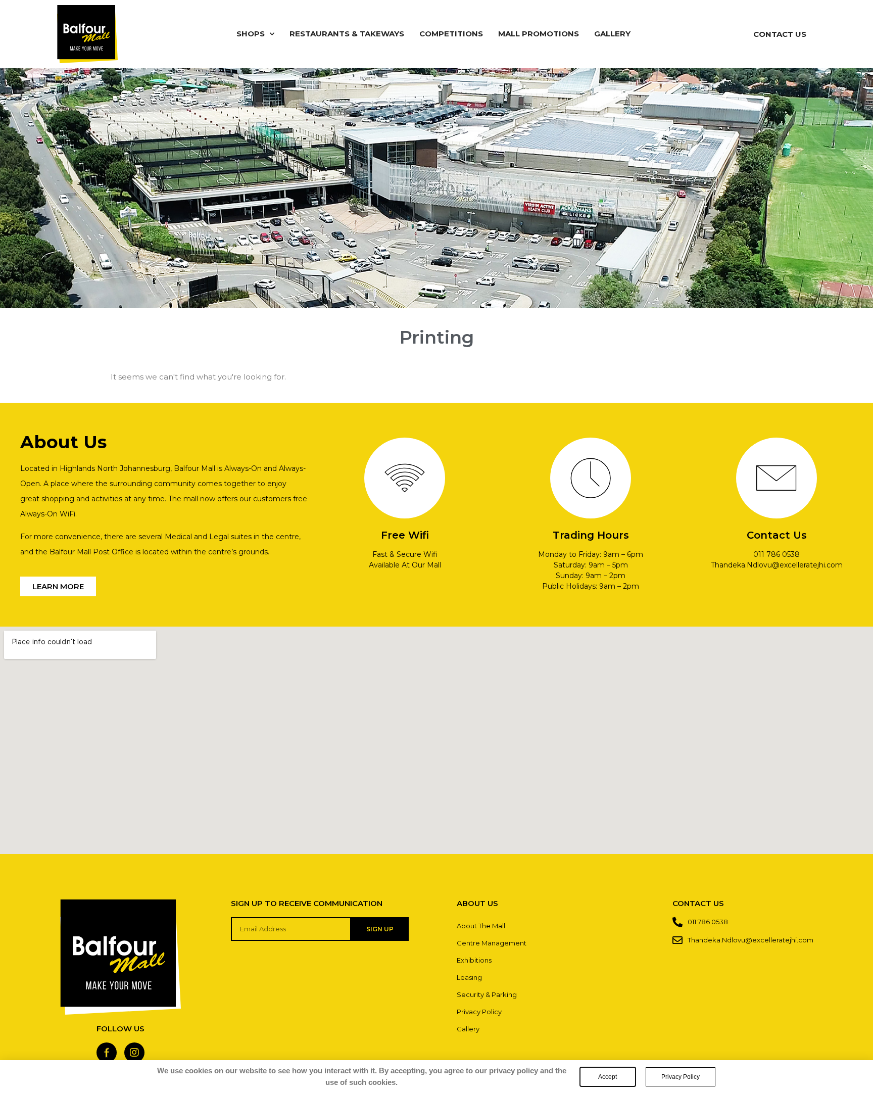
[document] (436, 546)
